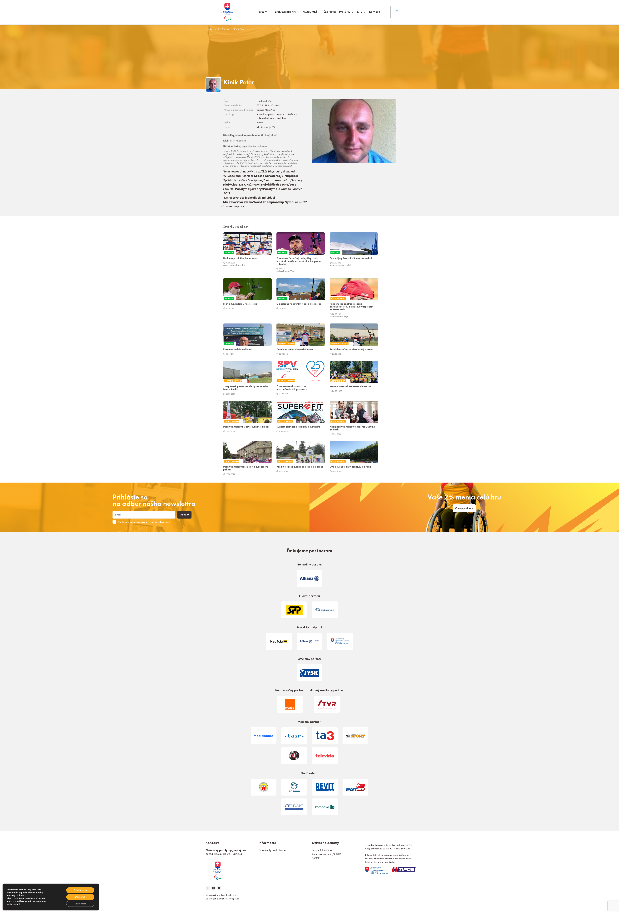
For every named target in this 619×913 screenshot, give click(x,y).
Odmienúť (80, 896)
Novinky (261, 12)
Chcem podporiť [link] (464, 508)
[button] (397, 12)
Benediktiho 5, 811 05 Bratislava (224, 854)
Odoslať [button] (184, 514)
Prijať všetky (80, 890)
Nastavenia (80, 903)
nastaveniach (13, 904)
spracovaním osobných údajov (152, 522)
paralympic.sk (212, 29)
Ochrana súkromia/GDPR (326, 854)
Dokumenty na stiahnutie (272, 850)
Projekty (344, 12)
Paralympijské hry (285, 12)
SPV (359, 12)
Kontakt (374, 12)
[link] (218, 870)
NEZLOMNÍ (310, 12)
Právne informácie (322, 850)
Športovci (330, 12)
